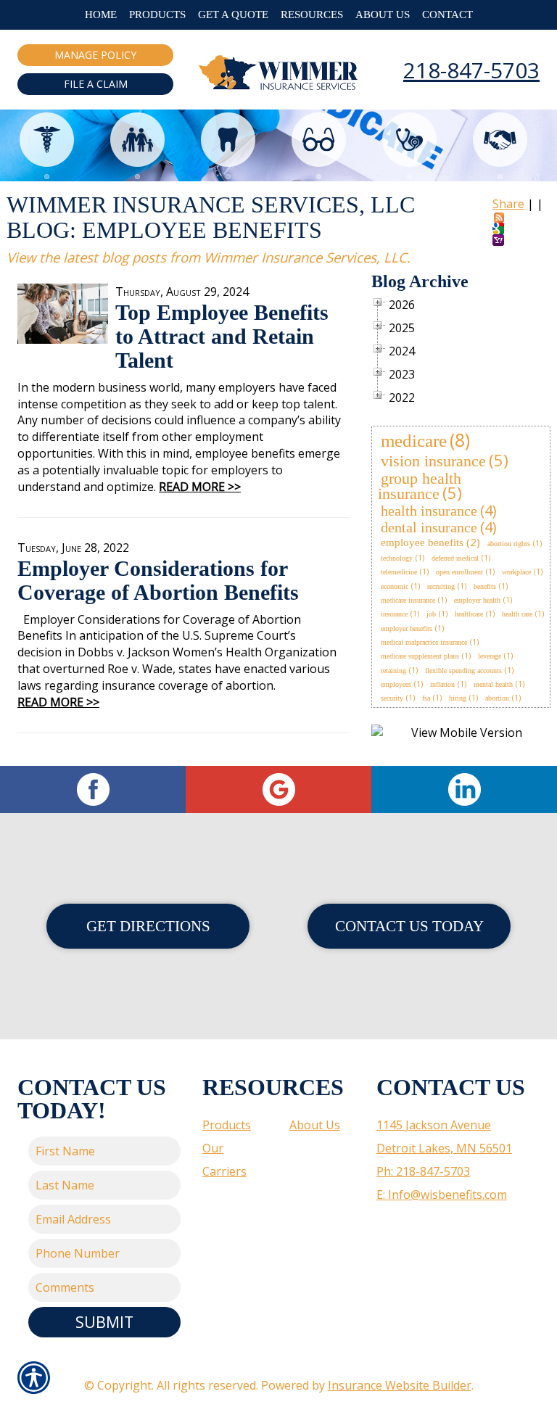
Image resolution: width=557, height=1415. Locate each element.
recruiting (441, 586)
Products (226, 1125)
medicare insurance (408, 600)
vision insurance (433, 461)
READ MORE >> (200, 487)
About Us (314, 1125)
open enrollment (459, 572)
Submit (104, 1321)
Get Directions (148, 925)
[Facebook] (93, 789)
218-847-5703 (471, 70)
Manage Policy (95, 55)
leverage (489, 656)
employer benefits (406, 628)
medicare (414, 440)
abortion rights (508, 544)
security (392, 698)
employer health (477, 600)
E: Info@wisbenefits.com (441, 1194)
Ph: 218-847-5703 (423, 1171)
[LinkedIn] (464, 789)
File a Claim (96, 84)
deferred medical (455, 558)
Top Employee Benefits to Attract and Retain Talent (222, 336)
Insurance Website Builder (399, 1385)
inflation (442, 684)
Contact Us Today (409, 925)
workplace (516, 572)
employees (396, 684)
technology (397, 558)
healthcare (469, 614)
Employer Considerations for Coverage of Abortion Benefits (158, 580)
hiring (457, 698)
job (431, 614)
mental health (493, 684)
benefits (485, 586)
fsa (426, 698)
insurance (394, 614)
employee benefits (422, 542)
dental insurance (429, 527)
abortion (497, 698)
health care (517, 614)
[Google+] (278, 789)
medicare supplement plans (420, 656)
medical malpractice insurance (424, 642)
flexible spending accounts (463, 671)
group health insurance (419, 485)
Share (508, 204)
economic (394, 586)
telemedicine (399, 572)
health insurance (429, 511)
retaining (393, 671)
